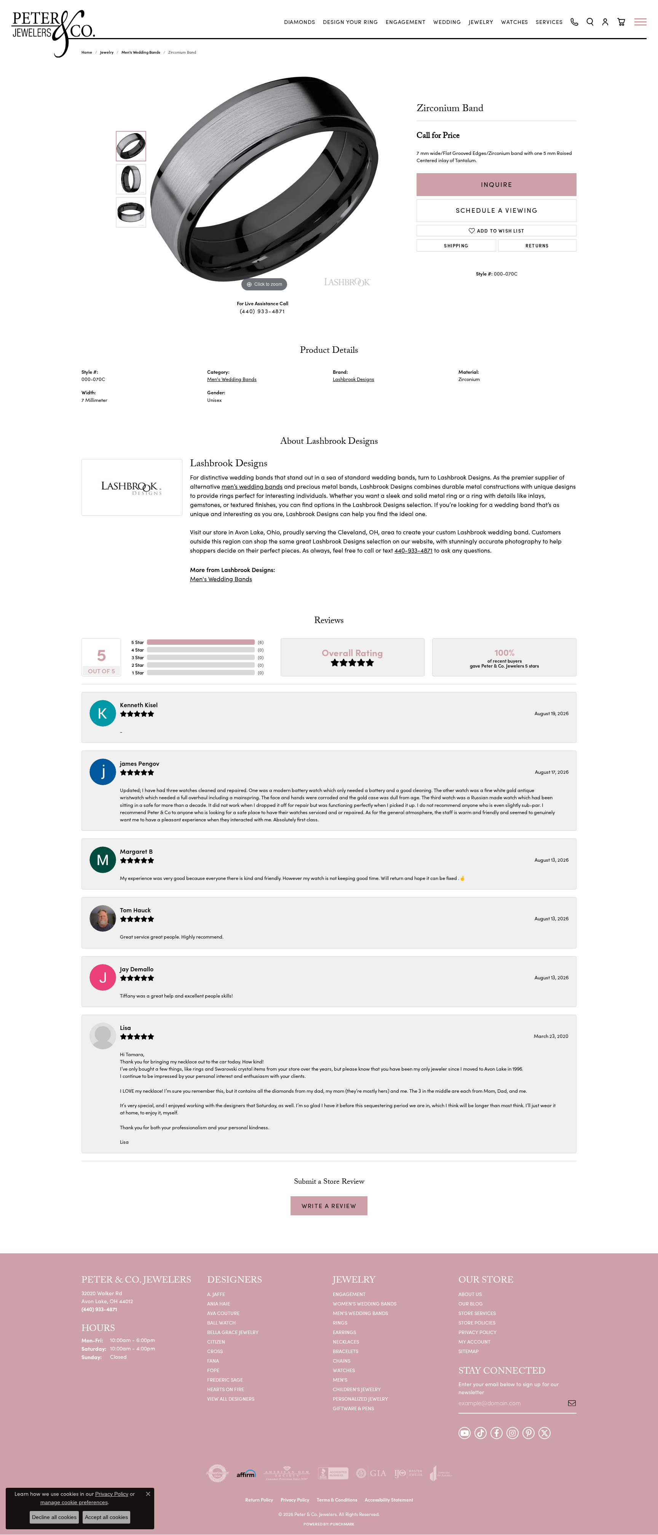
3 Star (138, 657)
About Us (470, 1294)
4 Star (137, 649)
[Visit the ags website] (287, 1473)
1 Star (138, 672)
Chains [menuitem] (341, 1360)
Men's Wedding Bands (140, 52)
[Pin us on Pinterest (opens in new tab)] (528, 1433)
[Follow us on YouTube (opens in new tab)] (464, 1433)
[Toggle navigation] (644, 21)
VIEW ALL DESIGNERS (230, 1398)
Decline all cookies (54, 1517)
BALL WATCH (221, 1322)
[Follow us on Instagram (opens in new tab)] (512, 1433)
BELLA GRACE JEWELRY (233, 1332)
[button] (590, 22)
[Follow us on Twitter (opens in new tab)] (544, 1433)
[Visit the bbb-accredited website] (333, 1473)
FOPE (213, 1370)
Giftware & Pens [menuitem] (353, 1408)
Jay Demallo (136, 968)
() (261, 642)
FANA (213, 1360)
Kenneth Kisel (139, 704)
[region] (264, 179)
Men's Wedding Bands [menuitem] (360, 1313)
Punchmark (342, 1524)
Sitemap (468, 1351)
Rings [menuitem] (340, 1322)
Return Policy (259, 1499)
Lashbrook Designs (353, 379)
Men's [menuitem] (340, 1379)
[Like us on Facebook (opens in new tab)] (496, 1433)
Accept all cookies (106, 1517)
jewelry (106, 52)
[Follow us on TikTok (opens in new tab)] (480, 1433)
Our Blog (470, 1303)
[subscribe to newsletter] (569, 1403)
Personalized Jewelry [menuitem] (360, 1398)
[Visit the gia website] (371, 1473)
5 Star (137, 642)
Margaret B (136, 851)
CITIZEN (216, 1341)
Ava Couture (223, 1313)
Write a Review (329, 1206)
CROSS (215, 1351)
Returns (537, 245)
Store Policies (476, 1322)
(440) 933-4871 (262, 311)
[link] (300, 22)
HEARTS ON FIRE (225, 1389)
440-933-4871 (413, 550)
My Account (474, 1341)
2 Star (138, 665)
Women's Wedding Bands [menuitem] (364, 1303)
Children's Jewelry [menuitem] (357, 1389)
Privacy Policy (477, 1332)
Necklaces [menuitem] (346, 1341)
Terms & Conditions (337, 1499)
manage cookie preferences (74, 1502)
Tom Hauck (135, 909)
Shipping (456, 245)
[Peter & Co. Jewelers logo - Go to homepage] (57, 33)
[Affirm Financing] (246, 1473)
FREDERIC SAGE (225, 1379)
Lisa (125, 1027)
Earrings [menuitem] (344, 1332)
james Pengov (139, 763)
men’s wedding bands (252, 486)
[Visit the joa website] (441, 1473)
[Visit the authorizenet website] (217, 1473)
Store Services (477, 1313)
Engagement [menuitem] (349, 1294)
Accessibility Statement (389, 1499)
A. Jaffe (216, 1294)
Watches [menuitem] (344, 1370)
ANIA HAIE (218, 1303)
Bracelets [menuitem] (345, 1351)
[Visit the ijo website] (408, 1473)
